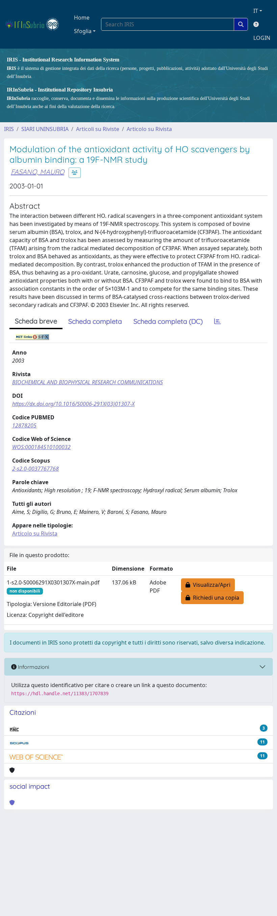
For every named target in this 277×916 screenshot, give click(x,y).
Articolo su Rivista (149, 129)
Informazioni (33, 666)
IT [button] (255, 11)
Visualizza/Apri (210, 584)
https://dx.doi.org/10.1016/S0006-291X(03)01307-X (73, 404)
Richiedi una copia (214, 597)
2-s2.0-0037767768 (35, 468)
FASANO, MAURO (37, 171)
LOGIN (261, 38)
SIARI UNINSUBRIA (45, 129)
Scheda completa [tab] (95, 321)
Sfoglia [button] (83, 31)
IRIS (9, 129)
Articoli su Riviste (97, 129)
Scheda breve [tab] (36, 321)
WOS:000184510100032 (41, 447)
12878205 (24, 425)
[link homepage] (35, 24)
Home (82, 17)
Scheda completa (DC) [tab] (168, 321)
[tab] (217, 321)
